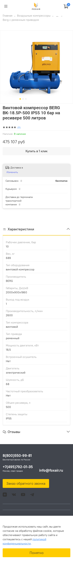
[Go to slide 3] (26, 99)
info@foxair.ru (51, 470)
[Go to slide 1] (20, 99)
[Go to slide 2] (23, 99)
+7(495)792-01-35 (18, 466)
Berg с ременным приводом (21, 20)
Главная (7, 15)
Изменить (12, 172)
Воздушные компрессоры (33, 15)
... (57, 15)
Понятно (37, 552)
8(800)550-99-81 (17, 455)
